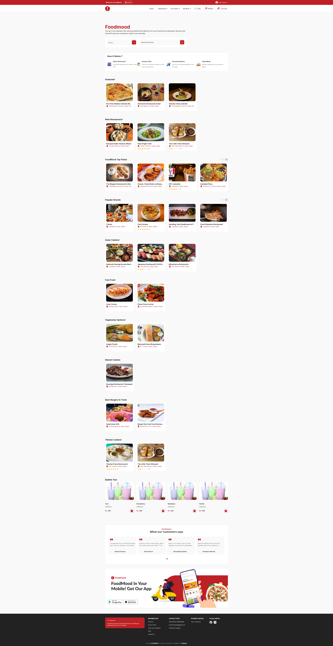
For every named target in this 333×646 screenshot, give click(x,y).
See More (186, 9)
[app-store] (130, 602)
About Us (150, 622)
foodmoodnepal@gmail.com (177, 625)
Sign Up (225, 2)
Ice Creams (174, 9)
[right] (226, 159)
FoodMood (155, 643)
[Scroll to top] (322, 633)
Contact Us (151, 634)
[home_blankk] (107, 8)
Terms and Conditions (154, 628)
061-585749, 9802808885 (176, 622)
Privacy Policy (152, 625)
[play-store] (115, 602)
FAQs (149, 631)
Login (220, 2)
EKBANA (184, 643)
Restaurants (162, 9)
